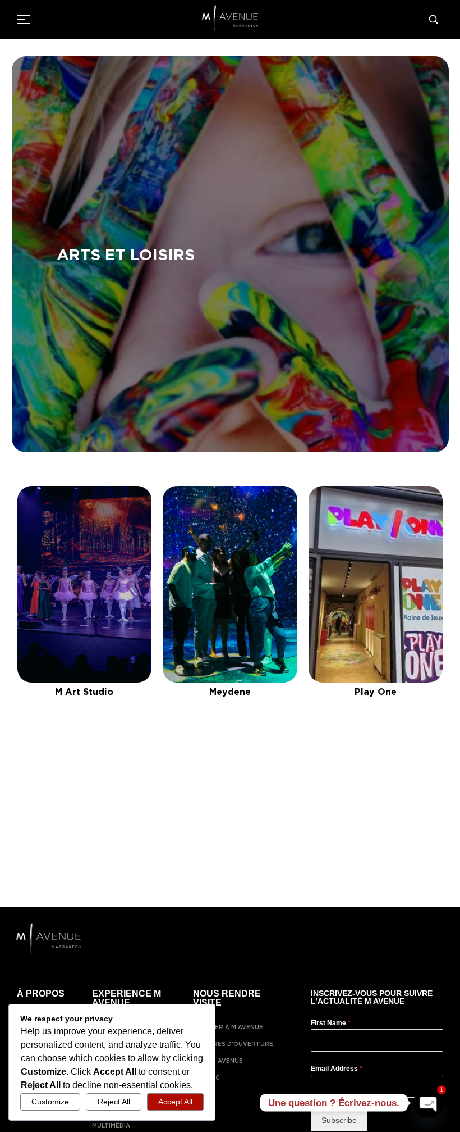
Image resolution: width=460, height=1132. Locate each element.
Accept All (175, 1101)
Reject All (114, 1101)
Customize (50, 1101)
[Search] (436, 20)
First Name (331, 1023)
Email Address (336, 1068)
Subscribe (339, 1120)
